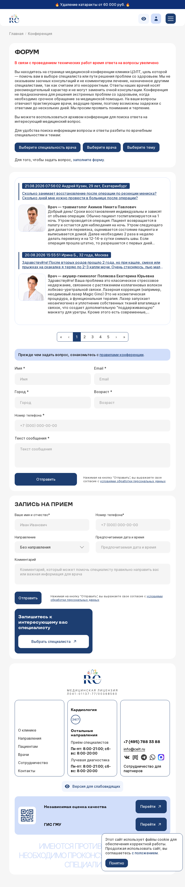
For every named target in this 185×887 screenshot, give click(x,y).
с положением (145, 853)
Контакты (26, 771)
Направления (29, 738)
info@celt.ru (134, 749)
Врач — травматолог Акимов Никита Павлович (92, 207)
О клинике (27, 730)
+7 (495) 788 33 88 (142, 742)
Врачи (23, 754)
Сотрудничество (33, 762)
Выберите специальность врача (47, 147)
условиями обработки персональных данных (133, 481)
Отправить (46, 479)
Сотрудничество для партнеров (142, 768)
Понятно (116, 863)
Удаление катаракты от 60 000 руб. (92, 4)
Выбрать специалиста (51, 641)
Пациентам (28, 746)
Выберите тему (141, 147)
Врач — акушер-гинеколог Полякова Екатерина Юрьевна (101, 276)
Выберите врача (101, 147)
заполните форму (88, 159)
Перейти (147, 806)
